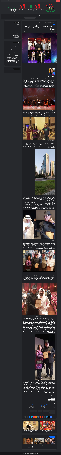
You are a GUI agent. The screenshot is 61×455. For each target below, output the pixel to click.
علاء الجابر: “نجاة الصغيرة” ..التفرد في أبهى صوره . (50, 445)
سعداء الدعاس (46, 410)
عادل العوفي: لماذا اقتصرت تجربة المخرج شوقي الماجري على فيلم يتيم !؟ (28, 445)
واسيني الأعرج (52, 412)
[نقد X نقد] (30, 8)
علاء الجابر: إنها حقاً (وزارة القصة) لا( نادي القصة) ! (39, 445)
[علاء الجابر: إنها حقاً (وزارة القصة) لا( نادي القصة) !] (39, 441)
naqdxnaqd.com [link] (9, 58)
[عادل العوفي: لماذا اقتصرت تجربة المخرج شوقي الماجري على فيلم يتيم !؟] (28, 441)
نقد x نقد (31, 410)
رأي (51, 22)
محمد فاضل (24, 453)
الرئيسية (53, 22)
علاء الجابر (39, 410)
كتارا (35, 410)
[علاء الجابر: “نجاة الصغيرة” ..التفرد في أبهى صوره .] (50, 441)
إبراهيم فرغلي (52, 410)
